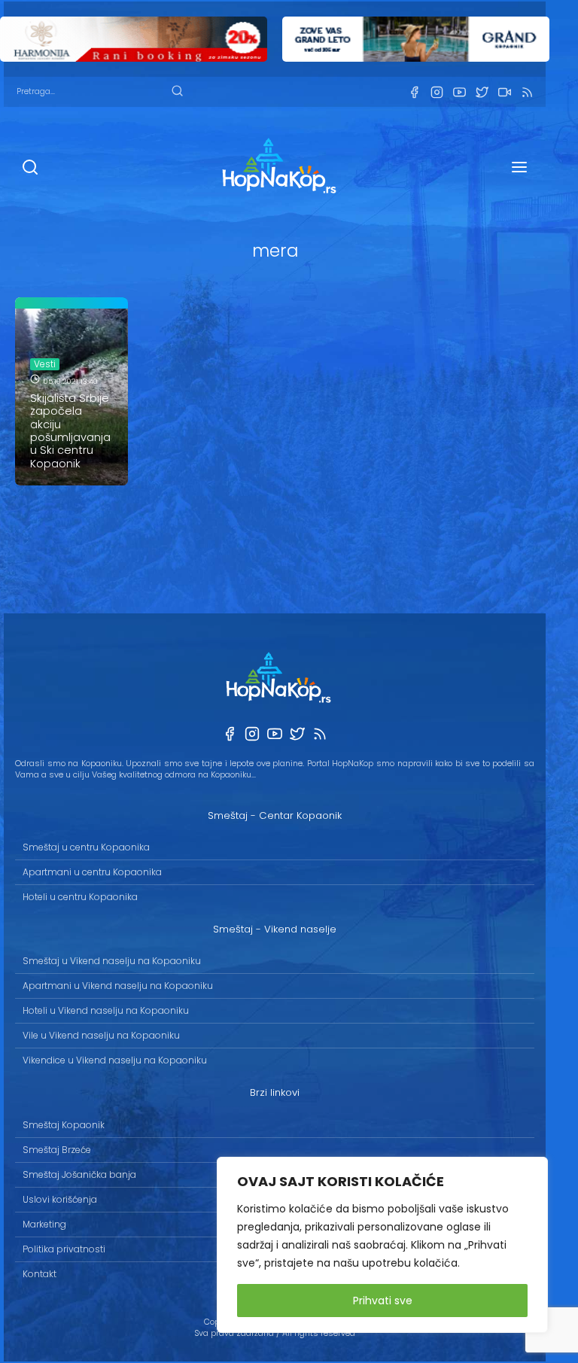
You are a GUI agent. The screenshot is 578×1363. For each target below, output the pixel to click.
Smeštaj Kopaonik (64, 1124)
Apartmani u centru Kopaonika (92, 872)
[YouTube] (459, 92)
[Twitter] (481, 92)
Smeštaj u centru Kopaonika (86, 847)
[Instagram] (436, 92)
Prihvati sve (382, 1300)
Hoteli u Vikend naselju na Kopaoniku (106, 1010)
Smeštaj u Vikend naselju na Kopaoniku (112, 960)
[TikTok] (504, 92)
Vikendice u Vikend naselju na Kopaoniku (115, 1060)
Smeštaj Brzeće (57, 1149)
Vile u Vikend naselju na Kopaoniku (101, 1035)
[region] (382, 1245)
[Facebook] (414, 92)
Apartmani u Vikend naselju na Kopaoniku (118, 985)
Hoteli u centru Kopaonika (80, 896)
